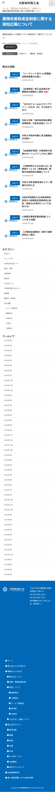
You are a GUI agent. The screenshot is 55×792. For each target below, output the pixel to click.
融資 (11, 735)
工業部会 (9, 328)
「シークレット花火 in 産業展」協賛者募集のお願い (37, 75)
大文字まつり (9, 283)
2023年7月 (8, 524)
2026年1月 (8, 375)
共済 (11, 751)
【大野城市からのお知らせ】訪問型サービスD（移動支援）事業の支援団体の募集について (37, 168)
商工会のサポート (14, 724)
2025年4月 (8, 420)
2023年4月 (8, 534)
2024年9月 (8, 455)
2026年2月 (8, 370)
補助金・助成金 (36, 53)
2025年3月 (8, 425)
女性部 (8, 323)
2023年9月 (8, 514)
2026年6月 (8, 350)
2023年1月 (8, 549)
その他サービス (15, 756)
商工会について (15, 676)
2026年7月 (8, 345)
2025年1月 (8, 435)
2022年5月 (8, 574)
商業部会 (9, 313)
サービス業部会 (11, 308)
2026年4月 (8, 360)
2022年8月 (8, 564)
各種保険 (7, 273)
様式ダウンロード (16, 767)
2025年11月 (8, 385)
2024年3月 (8, 485)
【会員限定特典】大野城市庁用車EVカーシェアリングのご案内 (37, 152)
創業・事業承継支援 (17, 682)
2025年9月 (8, 395)
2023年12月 (8, 499)
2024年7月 (8, 465)
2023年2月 (8, 544)
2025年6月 (8, 410)
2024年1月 (8, 495)
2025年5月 (8, 415)
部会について (14, 687)
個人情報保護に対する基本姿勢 (20, 777)
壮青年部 (9, 318)
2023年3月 (8, 539)
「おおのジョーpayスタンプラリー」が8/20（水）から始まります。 (37, 106)
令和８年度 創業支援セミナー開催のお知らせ (37, 184)
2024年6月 (8, 470)
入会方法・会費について (19, 719)
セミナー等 (8, 258)
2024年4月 (8, 480)
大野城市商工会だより (12, 288)
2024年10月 (8, 450)
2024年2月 (8, 489)
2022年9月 (8, 559)
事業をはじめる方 (14, 671)
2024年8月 (8, 460)
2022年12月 (8, 554)
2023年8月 (8, 519)
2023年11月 (8, 504)
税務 (11, 740)
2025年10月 (8, 390)
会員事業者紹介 (13, 772)
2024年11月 (8, 445)
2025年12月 (8, 380)
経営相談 (13, 730)
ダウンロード (10, 47)
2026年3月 (8, 365)
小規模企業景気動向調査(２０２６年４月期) (36, 218)
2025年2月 (8, 430)
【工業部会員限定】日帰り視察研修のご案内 (37, 233)
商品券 (6, 278)
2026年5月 (8, 355)
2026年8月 (8, 340)
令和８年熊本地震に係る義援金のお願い (37, 137)
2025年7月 (8, 405)
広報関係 (13, 761)
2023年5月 (8, 529)
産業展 (6, 293)
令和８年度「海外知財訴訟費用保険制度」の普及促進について (37, 122)
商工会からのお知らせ (16, 666)
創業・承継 (8, 268)
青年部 (14, 708)
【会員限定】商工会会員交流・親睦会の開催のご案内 (37, 90)
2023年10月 (8, 509)
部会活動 (7, 303)
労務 (11, 745)
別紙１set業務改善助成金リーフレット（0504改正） (20, 43)
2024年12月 (8, 440)
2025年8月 (8, 400)
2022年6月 (8, 569)
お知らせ (22, 53)
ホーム (10, 660)
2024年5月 (8, 475)
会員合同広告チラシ (11, 263)
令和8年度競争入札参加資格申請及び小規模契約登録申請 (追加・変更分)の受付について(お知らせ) (36, 202)
